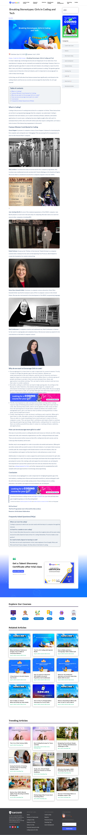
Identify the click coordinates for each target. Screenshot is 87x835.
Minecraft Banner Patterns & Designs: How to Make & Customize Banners (18, 651)
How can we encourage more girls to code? (25, 97)
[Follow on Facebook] (10, 827)
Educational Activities (69, 86)
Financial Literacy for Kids (33, 827)
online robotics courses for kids (41, 501)
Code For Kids (48, 814)
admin (65, 10)
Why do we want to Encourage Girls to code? (25, 95)
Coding (13, 618)
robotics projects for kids (26, 501)
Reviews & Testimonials (32, 817)
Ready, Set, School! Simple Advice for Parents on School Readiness (42, 770)
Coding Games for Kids (32, 830)
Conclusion (14, 99)
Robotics (44, 2)
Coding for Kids (30, 819)
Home (10, 58)
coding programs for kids (22, 466)
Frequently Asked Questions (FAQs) (22, 101)
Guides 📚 (67, 76)
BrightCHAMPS (38, 496)
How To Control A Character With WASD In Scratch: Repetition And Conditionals (42, 676)
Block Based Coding (50, 3)
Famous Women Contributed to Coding (23, 93)
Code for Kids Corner (26, 3)
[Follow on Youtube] (15, 827)
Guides (76, 2)
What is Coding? (16, 91)
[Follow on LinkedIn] (18, 827)
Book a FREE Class (18, 571)
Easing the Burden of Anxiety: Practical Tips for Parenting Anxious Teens (18, 767)
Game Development (60, 3)
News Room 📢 (68, 81)
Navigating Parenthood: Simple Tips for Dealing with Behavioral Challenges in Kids (67, 744)
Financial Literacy (35, 3)
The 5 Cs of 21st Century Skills (19, 743)
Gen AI (61, 618)
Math (73, 618)
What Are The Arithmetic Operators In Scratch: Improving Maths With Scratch (67, 676)
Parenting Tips (69, 3)
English (49, 618)
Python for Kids (30, 825)
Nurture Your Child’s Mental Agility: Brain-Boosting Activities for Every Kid (19, 793)
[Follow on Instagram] (13, 827)
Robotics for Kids (31, 822)
